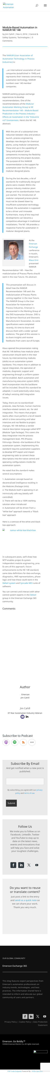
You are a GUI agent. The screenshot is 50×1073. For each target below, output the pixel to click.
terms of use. (29, 793)
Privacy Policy (10, 1021)
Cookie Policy (25, 1021)
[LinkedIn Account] (27, 717)
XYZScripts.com (37, 1071)
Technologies (24, 37)
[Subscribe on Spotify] (14, 742)
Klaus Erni (33, 260)
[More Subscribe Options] (32, 742)
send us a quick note (26, 900)
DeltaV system (9, 583)
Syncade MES (26, 583)
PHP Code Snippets (14, 1071)
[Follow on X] (29, 865)
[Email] (22, 717)
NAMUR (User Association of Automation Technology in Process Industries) (18, 58)
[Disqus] (25, 645)
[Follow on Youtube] (37, 865)
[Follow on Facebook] (13, 865)
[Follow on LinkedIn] (21, 865)
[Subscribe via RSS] (23, 742)
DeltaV (33, 594)
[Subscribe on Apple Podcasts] (6, 742)
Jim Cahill (9, 34)
